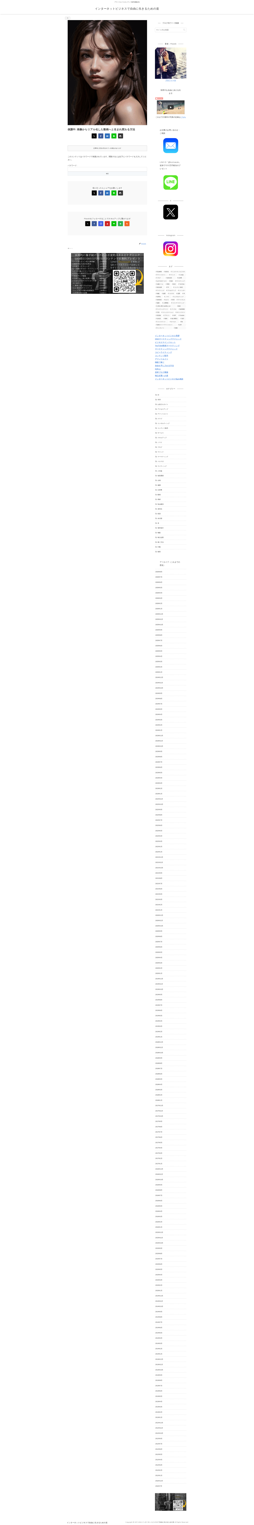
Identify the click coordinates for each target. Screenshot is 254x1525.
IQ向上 (158, 369)
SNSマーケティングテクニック (168, 339)
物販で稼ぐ (159, 362)
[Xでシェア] (94, 135)
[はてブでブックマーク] (107, 135)
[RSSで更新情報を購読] (127, 223)
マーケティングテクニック (166, 349)
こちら (183, 117)
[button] (120, 135)
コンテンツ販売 (161, 356)
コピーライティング (163, 352)
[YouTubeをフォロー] (107, 223)
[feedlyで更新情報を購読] (120, 223)
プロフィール (170, 80)
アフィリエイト (161, 359)
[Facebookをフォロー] (94, 223)
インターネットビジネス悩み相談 (169, 379)
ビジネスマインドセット (165, 342)
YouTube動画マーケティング (167, 346)
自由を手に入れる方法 (164, 366)
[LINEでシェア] (113, 135)
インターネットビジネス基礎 (167, 336)
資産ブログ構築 (161, 372)
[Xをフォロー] (87, 223)
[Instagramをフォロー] (100, 223)
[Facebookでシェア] (100, 135)
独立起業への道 (161, 376)
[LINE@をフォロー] (113, 223)
